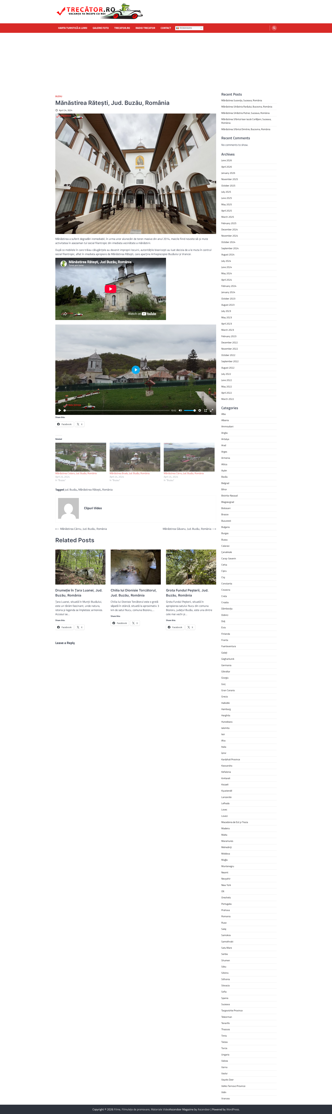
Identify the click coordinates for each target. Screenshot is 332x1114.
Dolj (223, 621)
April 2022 (226, 393)
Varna (224, 1067)
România (107, 489)
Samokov (226, 935)
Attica (224, 464)
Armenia (225, 458)
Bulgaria (225, 527)
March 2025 (227, 217)
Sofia (224, 992)
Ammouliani (227, 426)
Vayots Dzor (227, 1080)
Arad (223, 445)
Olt (222, 891)
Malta (224, 835)
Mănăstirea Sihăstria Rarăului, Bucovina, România (246, 107)
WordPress (232, 1109)
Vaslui (224, 1073)
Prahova (225, 910)
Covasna (225, 590)
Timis (224, 1036)
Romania (225, 916)
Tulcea (224, 1042)
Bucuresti (226, 521)
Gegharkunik (227, 659)
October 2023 (228, 298)
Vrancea (225, 1098)
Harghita (225, 715)
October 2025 (228, 185)
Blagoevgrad (227, 502)
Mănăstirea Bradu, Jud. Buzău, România (130, 473)
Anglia (224, 433)
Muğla (224, 860)
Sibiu (223, 967)
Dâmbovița (226, 608)
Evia (223, 627)
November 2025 (229, 179)
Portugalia (226, 904)
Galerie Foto (101, 28)
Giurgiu (224, 678)
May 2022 (226, 386)
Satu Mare (226, 948)
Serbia (224, 954)
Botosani (225, 508)
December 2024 (229, 229)
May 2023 (226, 317)
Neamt (224, 872)
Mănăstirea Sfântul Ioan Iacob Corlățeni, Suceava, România (246, 121)
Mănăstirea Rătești (89, 489)
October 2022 (228, 355)
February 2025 (228, 223)
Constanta (226, 583)
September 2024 (230, 248)
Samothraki (227, 941)
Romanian (185, 28)
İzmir (223, 753)
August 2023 (227, 305)
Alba (223, 414)
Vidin (223, 1092)
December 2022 (229, 342)
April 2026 (226, 167)
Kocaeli (224, 784)
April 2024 (226, 280)
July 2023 (226, 311)
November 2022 (229, 349)
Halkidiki (225, 703)
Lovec (224, 809)
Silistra (224, 973)
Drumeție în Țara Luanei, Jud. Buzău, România (79, 592)
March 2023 (227, 330)
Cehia (224, 565)
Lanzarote (226, 797)
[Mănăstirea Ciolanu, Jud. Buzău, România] (80, 457)
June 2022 (226, 380)
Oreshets (226, 897)
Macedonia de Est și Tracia (234, 822)
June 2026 (226, 160)
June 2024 (226, 267)
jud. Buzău (71, 489)
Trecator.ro (122, 28)
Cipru (224, 571)
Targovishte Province (232, 1010)
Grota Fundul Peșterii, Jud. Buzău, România (187, 592)
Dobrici (224, 615)
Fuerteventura (228, 646)
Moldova (225, 854)
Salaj (223, 929)
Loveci (224, 816)
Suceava (225, 1004)
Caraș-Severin (228, 558)
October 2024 (228, 242)
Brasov (225, 514)
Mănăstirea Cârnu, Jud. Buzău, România (184, 473)
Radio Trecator (145, 28)
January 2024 (228, 292)
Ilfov (223, 740)
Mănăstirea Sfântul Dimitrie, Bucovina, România (245, 129)
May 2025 (226, 204)
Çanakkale (226, 552)
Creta (224, 596)
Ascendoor (204, 1109)
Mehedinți (226, 847)
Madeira (225, 828)
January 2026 (228, 173)
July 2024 (226, 261)
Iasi (223, 734)
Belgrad (225, 483)
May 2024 (226, 273)
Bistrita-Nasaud (229, 495)
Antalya (225, 439)
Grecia (224, 696)
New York (226, 885)
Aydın (224, 470)
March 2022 (227, 399)
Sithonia (225, 979)
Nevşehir (225, 879)
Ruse (224, 923)
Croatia (225, 602)
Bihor (224, 489)
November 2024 (229, 236)
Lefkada (225, 803)
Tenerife (225, 1023)
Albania (225, 420)
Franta (224, 640)
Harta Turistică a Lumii (72, 28)
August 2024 (227, 254)
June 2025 (226, 198)
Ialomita (225, 728)
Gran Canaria (228, 690)
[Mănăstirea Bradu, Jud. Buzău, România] (135, 457)
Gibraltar (225, 671)
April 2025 (226, 211)
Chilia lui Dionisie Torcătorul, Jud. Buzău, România (134, 592)
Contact (166, 28)
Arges (224, 452)
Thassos (225, 1029)
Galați (224, 653)
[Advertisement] (166, 59)
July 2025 (226, 192)
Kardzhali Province (230, 759)
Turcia (224, 1048)
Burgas (225, 533)
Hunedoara (226, 722)
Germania (226, 665)
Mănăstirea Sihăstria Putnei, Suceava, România (245, 113)
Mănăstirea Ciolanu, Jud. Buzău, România (76, 473)
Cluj (223, 577)
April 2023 (226, 324)
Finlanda (225, 634)
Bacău (224, 477)
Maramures (227, 841)
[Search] (274, 28)
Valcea (224, 1061)
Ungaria (225, 1054)
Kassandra (226, 766)
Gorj (223, 684)
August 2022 (227, 368)
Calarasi (225, 546)
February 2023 (228, 336)
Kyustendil (226, 791)
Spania (224, 998)
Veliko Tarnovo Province (233, 1086)
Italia (223, 747)
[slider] (116, 410)
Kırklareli (225, 778)
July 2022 (226, 374)
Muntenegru (227, 866)
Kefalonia (226, 772)
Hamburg (226, 709)
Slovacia (225, 985)
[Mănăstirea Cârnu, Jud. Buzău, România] (189, 457)
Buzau (58, 96)
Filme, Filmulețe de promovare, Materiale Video (141, 1109)
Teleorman (226, 1017)
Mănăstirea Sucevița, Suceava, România (241, 100)
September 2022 (230, 361)
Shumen (225, 960)
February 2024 (228, 286)
